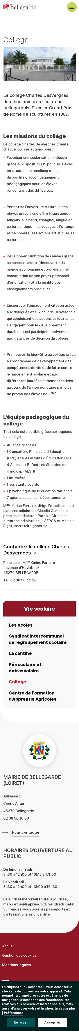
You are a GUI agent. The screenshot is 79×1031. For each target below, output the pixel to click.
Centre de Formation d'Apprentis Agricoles (33, 696)
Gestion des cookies (19, 955)
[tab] (39, 550)
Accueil (8, 946)
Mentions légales (16, 964)
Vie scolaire (39, 609)
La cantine (20, 653)
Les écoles (21, 625)
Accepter (52, 1022)
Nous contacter (26, 832)
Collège (17, 681)
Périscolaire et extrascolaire (25, 667)
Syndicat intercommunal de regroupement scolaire (38, 639)
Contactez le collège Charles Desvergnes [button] (36, 549)
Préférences (13, 1013)
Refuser (21, 1022)
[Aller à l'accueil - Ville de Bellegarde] (19, 7)
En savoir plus (65, 1008)
